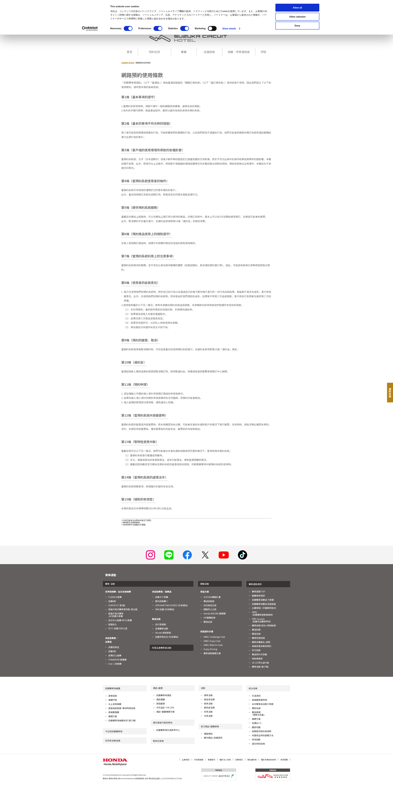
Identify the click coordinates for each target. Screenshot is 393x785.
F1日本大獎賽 (115, 597)
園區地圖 (256, 727)
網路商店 (208, 733)
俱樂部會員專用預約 (261, 646)
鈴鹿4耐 (112, 651)
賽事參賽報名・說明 (261, 642)
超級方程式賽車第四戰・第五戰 (122, 609)
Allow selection (297, 16)
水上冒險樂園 (114, 704)
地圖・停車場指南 (239, 51)
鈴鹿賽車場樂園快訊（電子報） (122, 720)
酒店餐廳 (160, 699)
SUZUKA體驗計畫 (212, 597)
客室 (129, 51)
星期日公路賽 (114, 655)
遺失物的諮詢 (258, 743)
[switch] (158, 28)
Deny (297, 25)
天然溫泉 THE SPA (165, 707)
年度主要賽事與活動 (161, 647)
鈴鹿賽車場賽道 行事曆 (263, 599)
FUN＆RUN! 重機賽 (117, 659)
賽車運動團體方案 (212, 653)
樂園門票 (112, 699)
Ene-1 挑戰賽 (114, 663)
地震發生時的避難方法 (262, 735)
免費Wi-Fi (256, 723)
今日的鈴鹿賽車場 (113, 731)
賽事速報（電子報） (260, 666)
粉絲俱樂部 (257, 658)
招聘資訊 (239, 760)
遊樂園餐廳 (113, 712)
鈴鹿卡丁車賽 (161, 597)
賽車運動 (110, 575)
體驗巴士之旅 (210, 609)
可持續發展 (198, 760)
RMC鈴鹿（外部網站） (165, 609)
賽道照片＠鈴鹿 (259, 654)
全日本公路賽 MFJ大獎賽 (120, 620)
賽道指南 (256, 633)
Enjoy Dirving (210, 649)
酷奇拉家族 (158, 740)
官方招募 (256, 650)
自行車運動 (160, 624)
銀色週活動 (209, 707)
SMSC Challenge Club (214, 636)
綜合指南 (253, 688)
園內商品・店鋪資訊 (213, 737)
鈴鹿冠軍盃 (113, 647)
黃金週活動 (209, 699)
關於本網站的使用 (268, 760)
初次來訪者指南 (112, 740)
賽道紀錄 (256, 629)
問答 (263, 51)
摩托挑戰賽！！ (161, 601)
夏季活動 (208, 703)
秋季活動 (208, 711)
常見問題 (256, 739)
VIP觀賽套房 (209, 617)
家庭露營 (160, 703)
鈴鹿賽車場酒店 (127, 62)
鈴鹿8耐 (112, 601)
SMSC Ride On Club (213, 645)
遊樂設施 (112, 695)
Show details (229, 28)
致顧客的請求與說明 (261, 731)
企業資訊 (185, 760)
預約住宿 (154, 51)
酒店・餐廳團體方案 (165, 711)
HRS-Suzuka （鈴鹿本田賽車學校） (261, 620)
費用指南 (256, 708)
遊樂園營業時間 (259, 699)
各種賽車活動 (161, 628)
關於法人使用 (225, 760)
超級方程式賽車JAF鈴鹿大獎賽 (115, 615)
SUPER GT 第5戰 (116, 605)
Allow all (297, 7)
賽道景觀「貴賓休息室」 (258, 713)
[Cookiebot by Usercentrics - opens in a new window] (89, 28)
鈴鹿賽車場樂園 (112, 688)
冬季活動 (208, 715)
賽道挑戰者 (209, 601)
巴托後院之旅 (210, 605)
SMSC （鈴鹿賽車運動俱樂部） (262, 613)
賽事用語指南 (258, 637)
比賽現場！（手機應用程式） (264, 607)
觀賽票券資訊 (258, 595)
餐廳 (184, 51)
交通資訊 (256, 695)
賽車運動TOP (258, 591)
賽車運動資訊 (255, 584)
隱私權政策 (252, 760)
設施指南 (209, 51)
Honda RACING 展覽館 (215, 613)
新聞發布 (211, 760)
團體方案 (112, 716)
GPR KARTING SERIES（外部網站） (171, 605)
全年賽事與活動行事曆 (262, 704)
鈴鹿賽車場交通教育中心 (168, 730)
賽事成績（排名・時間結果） (264, 625)
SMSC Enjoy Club (212, 641)
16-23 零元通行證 (260, 662)
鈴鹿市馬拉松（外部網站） (167, 636)
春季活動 (208, 695)
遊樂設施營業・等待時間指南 (121, 708)
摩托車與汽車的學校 (162, 722)
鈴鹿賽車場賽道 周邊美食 (264, 603)
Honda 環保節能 (163, 632)
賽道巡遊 (208, 621)
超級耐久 (112, 624)
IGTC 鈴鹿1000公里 (117, 628)
